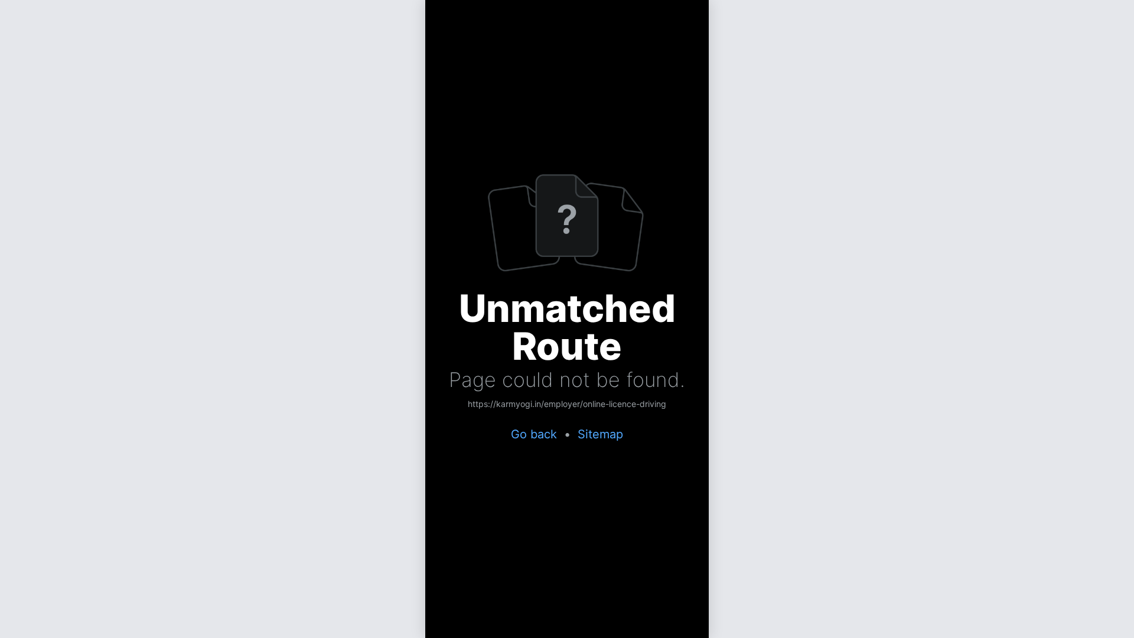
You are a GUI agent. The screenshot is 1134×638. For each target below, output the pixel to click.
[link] (567, 405)
